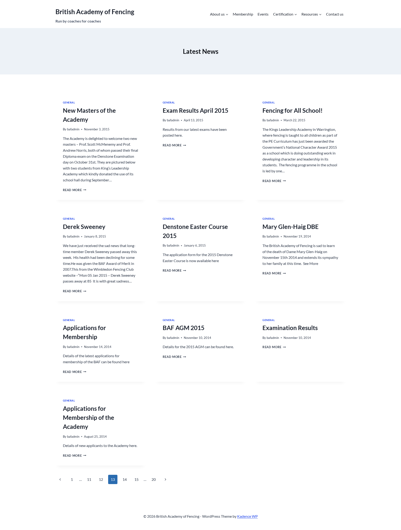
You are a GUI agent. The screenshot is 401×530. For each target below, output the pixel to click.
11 (89, 479)
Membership (243, 14)
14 (125, 479)
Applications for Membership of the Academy (88, 417)
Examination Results (290, 327)
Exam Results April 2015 (195, 110)
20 (154, 479)
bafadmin (73, 129)
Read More (74, 190)
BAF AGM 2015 (183, 327)
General (69, 102)
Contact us (334, 14)
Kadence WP (247, 516)
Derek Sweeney (84, 226)
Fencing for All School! (292, 110)
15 (136, 479)
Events (263, 14)
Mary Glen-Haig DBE (290, 226)
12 (101, 479)
